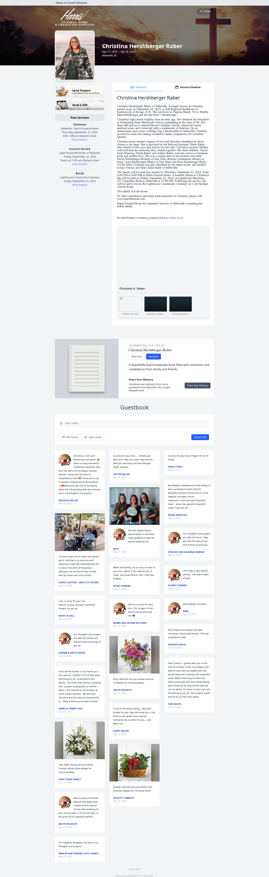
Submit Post (200, 437)
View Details (79, 139)
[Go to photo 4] (136, 523)
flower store (176, 218)
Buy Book (153, 356)
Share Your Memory (197, 385)
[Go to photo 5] (138, 523)
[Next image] (102, 532)
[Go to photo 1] (79, 549)
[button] (80, 532)
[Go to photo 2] (80, 549)
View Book (136, 356)
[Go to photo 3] (134, 523)
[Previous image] (58, 532)
